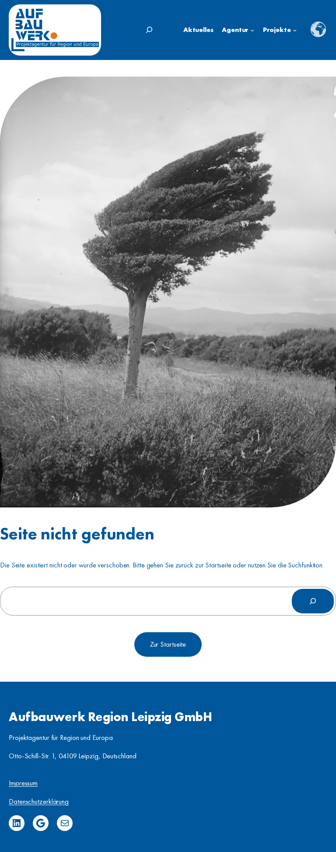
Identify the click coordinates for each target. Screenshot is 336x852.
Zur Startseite (168, 644)
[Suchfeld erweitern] (149, 30)
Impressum (23, 783)
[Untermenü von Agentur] (252, 30)
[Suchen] (313, 601)
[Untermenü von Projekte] (295, 30)
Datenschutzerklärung (39, 801)
